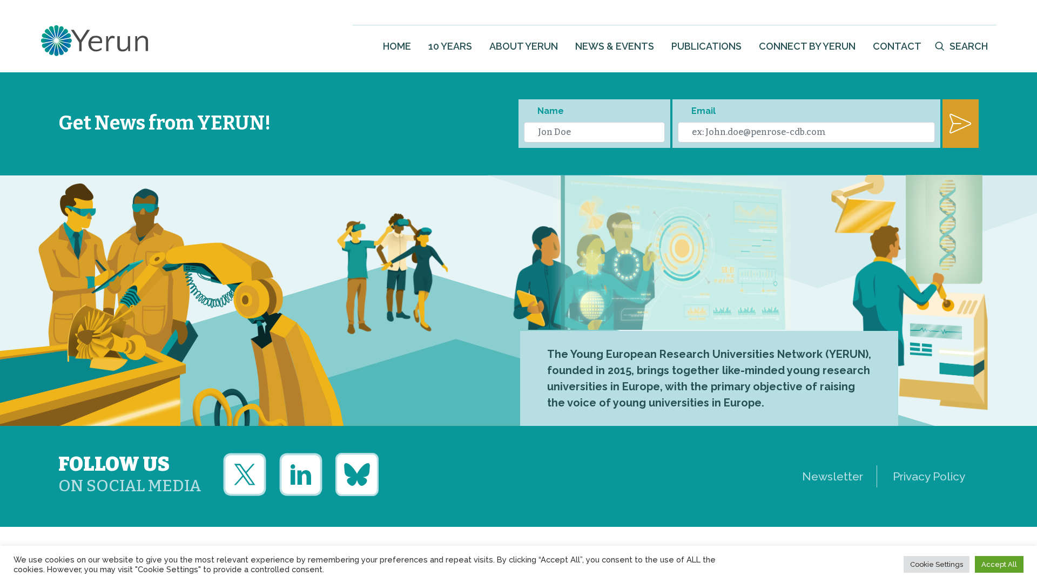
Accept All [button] (999, 564)
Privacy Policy (929, 476)
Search (969, 46)
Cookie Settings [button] (936, 564)
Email (703, 111)
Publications (706, 46)
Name (550, 111)
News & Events (614, 46)
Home (397, 46)
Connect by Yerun (807, 46)
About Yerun (523, 46)
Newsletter (832, 476)
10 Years (450, 46)
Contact (897, 46)
